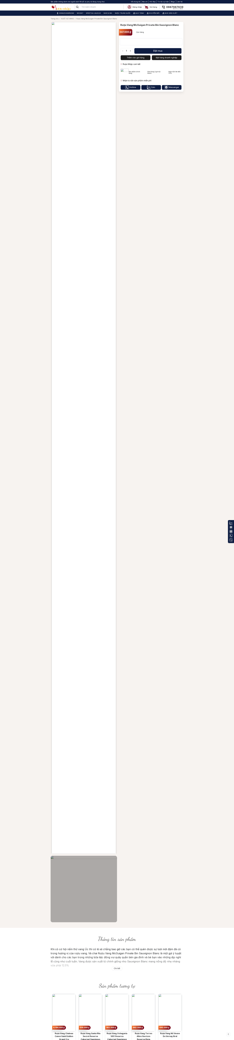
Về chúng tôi (135, 2)
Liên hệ (179, 2)
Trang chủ (55, 19)
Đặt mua (157, 50)
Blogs (173, 2)
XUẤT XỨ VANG (67, 19)
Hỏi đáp (152, 2)
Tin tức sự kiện (163, 2)
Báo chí (145, 2)
